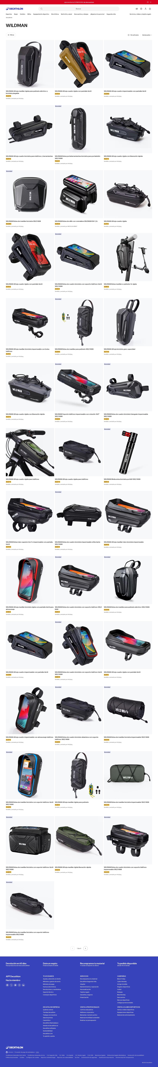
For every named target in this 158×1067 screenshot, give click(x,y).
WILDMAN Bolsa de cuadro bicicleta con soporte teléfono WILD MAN (78, 608)
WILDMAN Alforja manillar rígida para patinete (72, 802)
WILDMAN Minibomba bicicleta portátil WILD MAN (122, 479)
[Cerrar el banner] (150, 2)
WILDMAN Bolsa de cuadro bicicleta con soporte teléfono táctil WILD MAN (78, 285)
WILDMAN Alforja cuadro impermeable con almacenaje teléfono (29, 737)
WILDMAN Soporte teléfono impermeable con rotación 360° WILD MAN (77, 415)
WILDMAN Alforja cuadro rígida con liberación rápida (123, 156)
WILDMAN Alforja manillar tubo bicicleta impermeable (124, 542)
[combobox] (147, 35)
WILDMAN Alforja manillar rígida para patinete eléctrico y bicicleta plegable (27, 92)
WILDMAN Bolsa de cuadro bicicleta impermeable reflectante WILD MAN (77, 543)
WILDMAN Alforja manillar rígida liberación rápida (73, 867)
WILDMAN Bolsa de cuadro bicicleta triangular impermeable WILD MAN (126, 415)
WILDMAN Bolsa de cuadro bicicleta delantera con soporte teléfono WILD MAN (76, 738)
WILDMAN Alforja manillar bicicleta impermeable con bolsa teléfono (27, 350)
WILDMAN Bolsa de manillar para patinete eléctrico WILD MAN (126, 607)
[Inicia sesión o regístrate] (145, 9)
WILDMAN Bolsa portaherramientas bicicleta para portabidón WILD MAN (77, 157)
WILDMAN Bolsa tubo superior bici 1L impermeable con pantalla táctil (29, 543)
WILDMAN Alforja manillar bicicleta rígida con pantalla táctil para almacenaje (29, 608)
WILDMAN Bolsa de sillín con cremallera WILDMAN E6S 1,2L (76, 221)
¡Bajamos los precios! (97, 14)
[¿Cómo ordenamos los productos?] (129, 35)
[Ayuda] (141, 9)
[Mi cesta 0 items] (150, 9)
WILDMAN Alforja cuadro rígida (115, 221)
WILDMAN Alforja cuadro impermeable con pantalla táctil (125, 91)
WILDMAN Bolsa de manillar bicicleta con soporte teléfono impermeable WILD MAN (27, 933)
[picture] (30, 64)
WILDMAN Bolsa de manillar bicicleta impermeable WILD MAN (126, 737)
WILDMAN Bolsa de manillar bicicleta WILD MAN (23, 221)
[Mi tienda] (137, 9)
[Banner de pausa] (147, 2)
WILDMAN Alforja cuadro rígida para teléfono (22, 479)
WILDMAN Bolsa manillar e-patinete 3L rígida (120, 284)
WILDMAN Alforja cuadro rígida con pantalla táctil (73, 91)
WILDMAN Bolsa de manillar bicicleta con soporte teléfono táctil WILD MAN (29, 803)
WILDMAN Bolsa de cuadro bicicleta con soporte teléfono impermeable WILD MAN (125, 868)
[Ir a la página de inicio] (14, 8)
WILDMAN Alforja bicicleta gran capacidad (119, 349)
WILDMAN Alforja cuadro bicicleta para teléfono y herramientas (29, 156)
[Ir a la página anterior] (72, 948)
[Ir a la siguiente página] (85, 948)
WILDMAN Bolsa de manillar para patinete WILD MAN (74, 349)
